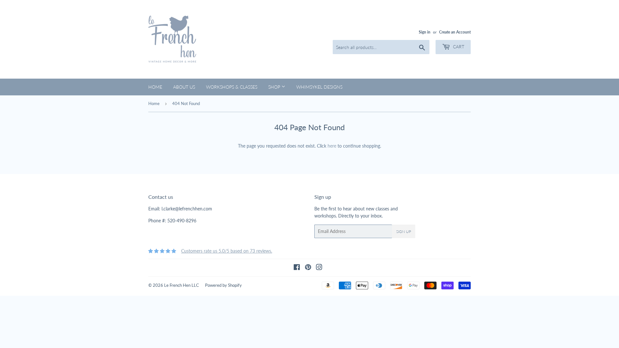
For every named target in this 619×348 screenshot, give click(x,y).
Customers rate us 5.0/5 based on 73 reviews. (226, 251)
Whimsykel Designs (319, 87)
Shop (274, 87)
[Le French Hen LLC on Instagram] (319, 268)
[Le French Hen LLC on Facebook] (296, 268)
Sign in (424, 32)
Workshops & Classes (231, 87)
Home (155, 87)
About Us (184, 87)
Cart (458, 46)
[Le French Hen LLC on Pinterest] (308, 268)
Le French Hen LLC (181, 285)
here (332, 146)
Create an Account (455, 32)
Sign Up (403, 231)
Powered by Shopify (223, 285)
